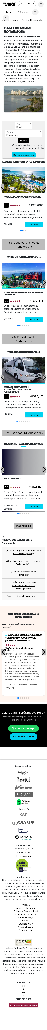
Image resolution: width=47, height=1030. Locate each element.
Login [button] (8, 12)
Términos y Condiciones (25, 908)
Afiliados (26, 904)
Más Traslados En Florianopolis (23, 432)
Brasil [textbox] (19, 127)
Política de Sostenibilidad (25, 911)
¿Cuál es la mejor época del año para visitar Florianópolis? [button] (23, 552)
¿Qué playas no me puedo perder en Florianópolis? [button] (23, 562)
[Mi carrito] (6, 18)
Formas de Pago (25, 917)
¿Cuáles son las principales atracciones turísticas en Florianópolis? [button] (23, 585)
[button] (2, 187)
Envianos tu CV (25, 923)
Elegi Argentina (25, 930)
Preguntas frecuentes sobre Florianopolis (17, 541)
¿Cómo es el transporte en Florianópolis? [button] (23, 573)
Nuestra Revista (25, 926)
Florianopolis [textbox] (12, 135)
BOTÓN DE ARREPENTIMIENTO (23, 1005)
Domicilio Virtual (23, 856)
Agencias (24, 12)
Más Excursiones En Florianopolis (23, 339)
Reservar (34, 224)
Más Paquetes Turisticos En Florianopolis (23, 244)
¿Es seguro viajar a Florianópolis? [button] (21, 596)
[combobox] (23, 125)
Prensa (25, 920)
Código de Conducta (25, 914)
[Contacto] (35, 12)
